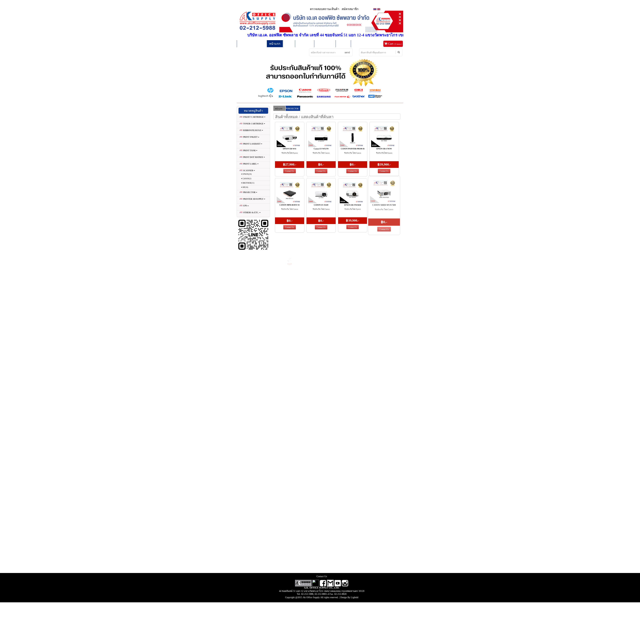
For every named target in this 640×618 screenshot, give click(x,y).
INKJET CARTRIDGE (253, 117)
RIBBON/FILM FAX (252, 130)
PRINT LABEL (250, 164)
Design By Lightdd (349, 597)
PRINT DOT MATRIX (253, 157)
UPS (245, 206)
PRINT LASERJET (252, 144)
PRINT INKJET (250, 137)
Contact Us (289, 171)
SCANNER (248, 171)
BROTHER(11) (248, 183)
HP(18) (245, 187)
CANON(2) (246, 179)
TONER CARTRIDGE (253, 124)
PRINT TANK (249, 151)
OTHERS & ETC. (251, 213)
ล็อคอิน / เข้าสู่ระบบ (251, 43)
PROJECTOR (249, 192)
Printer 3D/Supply (253, 199)
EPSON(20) (247, 174)
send (347, 52)
